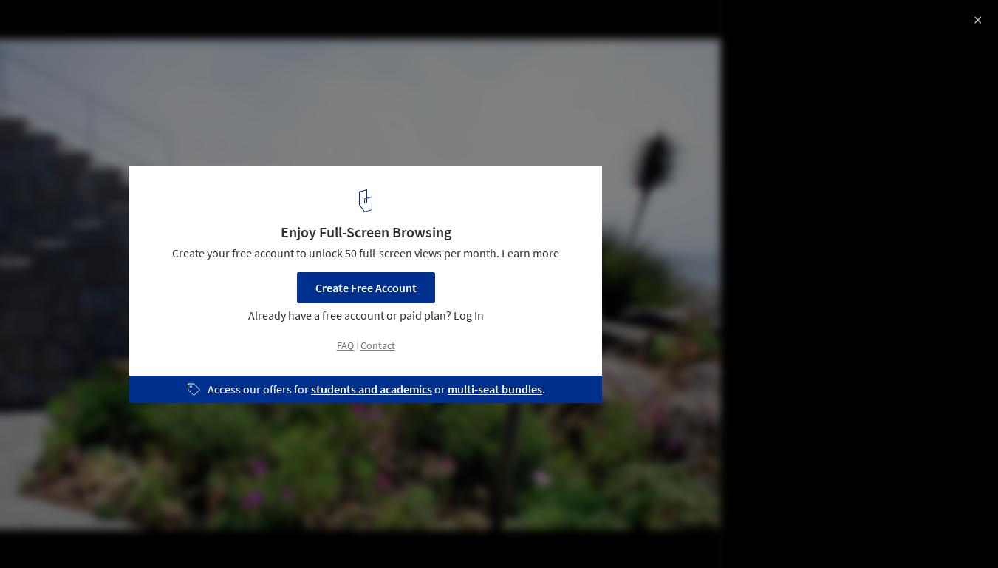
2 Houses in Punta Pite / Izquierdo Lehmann (177, 27)
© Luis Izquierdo (54, 52)
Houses (42, 530)
